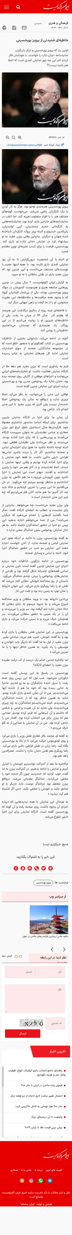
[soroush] (21, 868)
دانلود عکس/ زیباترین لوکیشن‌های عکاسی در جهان (45, 936)
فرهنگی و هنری (58, 23)
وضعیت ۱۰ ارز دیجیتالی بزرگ (46, 1117)
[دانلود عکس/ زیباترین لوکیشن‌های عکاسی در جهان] (49, 920)
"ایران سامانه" (27, 1204)
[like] (20, 957)
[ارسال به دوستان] (23, 28)
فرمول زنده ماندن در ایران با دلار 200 (41, 1085)
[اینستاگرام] (31, 1180)
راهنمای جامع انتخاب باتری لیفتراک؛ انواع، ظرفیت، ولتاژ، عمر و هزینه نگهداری (36, 1073)
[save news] (14, 28)
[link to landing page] (56, 6)
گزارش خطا (7, 956)
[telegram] (52, 868)
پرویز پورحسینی (43, 882)
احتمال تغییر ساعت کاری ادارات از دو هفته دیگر (36, 1096)
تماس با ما (26, 1170)
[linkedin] (28, 868)
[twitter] (42, 868)
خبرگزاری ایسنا (52, 844)
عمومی (38, 23)
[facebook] (14, 868)
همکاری (14, 1170)
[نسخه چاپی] (4, 28)
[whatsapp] (35, 868)
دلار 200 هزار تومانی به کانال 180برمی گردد (38, 1106)
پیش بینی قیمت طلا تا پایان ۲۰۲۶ (43, 1128)
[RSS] (22, 1180)
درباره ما (39, 1170)
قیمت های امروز (54, 1170)
